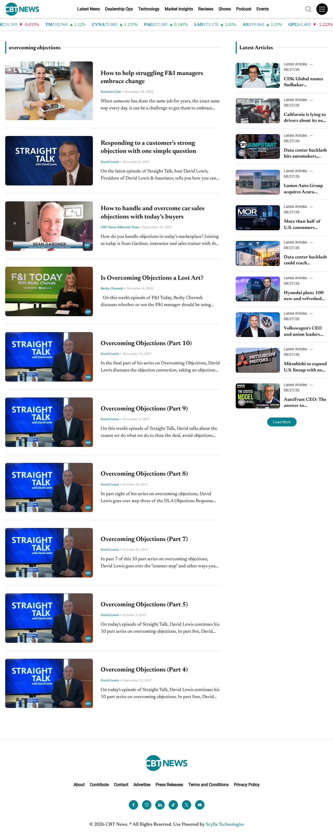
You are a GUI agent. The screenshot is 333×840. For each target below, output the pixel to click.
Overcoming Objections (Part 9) (144, 409)
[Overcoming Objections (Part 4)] (49, 683)
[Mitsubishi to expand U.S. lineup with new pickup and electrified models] (258, 360)
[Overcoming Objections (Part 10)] (49, 357)
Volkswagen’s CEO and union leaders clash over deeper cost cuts (306, 332)
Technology (148, 9)
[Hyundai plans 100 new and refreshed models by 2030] (258, 289)
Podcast (243, 9)
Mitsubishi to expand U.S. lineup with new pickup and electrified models (306, 368)
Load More (282, 422)
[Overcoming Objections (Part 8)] (49, 487)
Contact (121, 784)
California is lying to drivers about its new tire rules (305, 118)
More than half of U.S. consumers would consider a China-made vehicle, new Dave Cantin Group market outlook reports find (304, 225)
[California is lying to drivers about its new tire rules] (258, 110)
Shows (225, 9)
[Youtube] (199, 805)
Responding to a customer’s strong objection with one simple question (148, 147)
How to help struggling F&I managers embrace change (152, 77)
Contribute (99, 784)
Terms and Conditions (208, 784)
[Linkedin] (160, 805)
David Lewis (110, 162)
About (79, 784)
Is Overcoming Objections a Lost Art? (152, 278)
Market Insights (179, 9)
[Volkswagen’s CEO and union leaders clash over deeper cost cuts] (258, 324)
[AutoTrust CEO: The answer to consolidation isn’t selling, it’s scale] (258, 395)
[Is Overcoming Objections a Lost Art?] (49, 291)
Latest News (88, 9)
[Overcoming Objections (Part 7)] (49, 552)
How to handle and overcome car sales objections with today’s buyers (152, 213)
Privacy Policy (247, 784)
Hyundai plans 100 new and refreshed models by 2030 (304, 296)
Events (263, 9)
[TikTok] (173, 805)
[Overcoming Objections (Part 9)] (49, 422)
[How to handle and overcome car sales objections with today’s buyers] (49, 226)
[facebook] (133, 805)
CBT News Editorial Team (120, 227)
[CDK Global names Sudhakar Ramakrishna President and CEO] (258, 75)
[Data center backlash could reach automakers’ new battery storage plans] (258, 253)
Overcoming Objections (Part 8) (144, 474)
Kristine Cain (111, 92)
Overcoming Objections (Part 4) (144, 670)
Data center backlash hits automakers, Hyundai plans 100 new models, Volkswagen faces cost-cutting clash (305, 154)
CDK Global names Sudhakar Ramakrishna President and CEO (304, 83)
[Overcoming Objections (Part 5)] (49, 618)
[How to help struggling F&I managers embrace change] (49, 90)
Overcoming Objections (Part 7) (144, 539)
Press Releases (169, 784)
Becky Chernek (112, 288)
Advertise (141, 784)
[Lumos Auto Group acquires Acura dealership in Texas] (258, 182)
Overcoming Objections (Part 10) (146, 343)
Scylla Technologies (225, 824)
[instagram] (146, 805)
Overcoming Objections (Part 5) (144, 605)
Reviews (205, 9)
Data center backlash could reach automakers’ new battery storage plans (305, 261)
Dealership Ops (119, 9)
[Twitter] (186, 805)
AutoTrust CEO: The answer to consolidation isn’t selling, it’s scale (305, 403)
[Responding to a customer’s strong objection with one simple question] (49, 160)
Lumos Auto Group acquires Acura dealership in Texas (303, 189)
